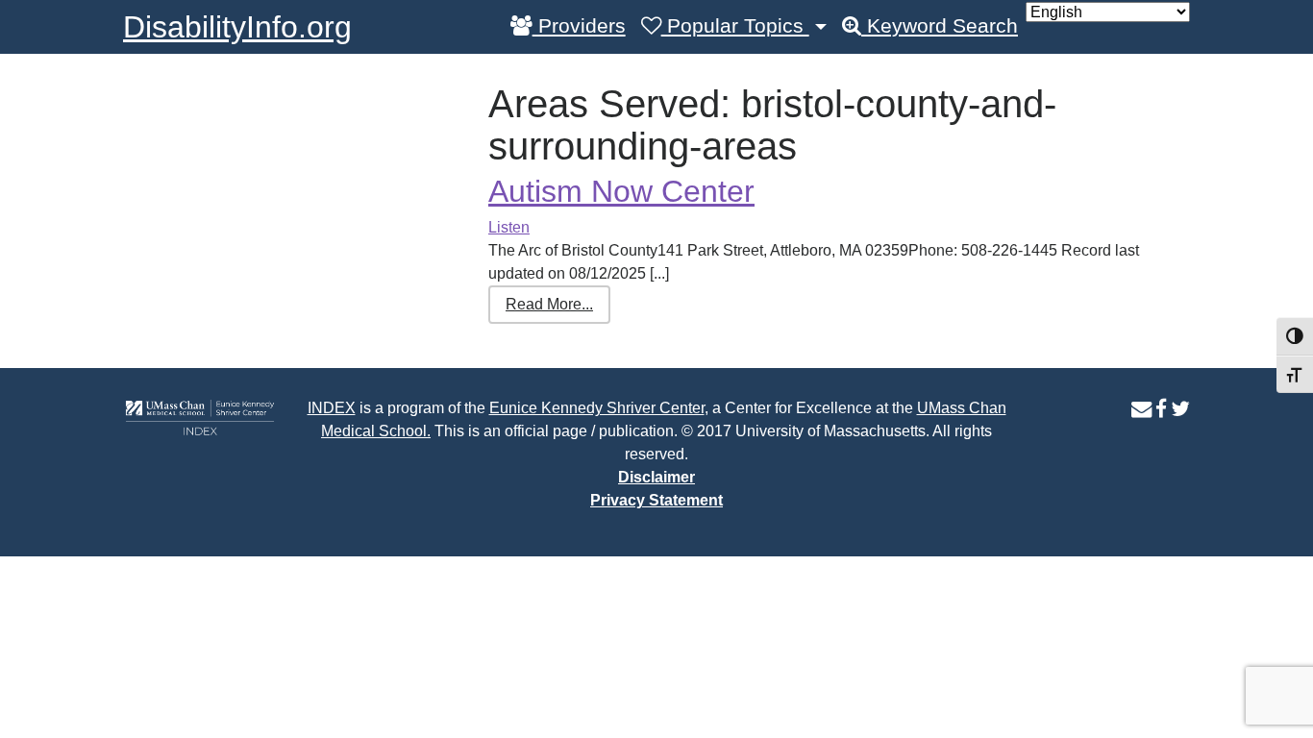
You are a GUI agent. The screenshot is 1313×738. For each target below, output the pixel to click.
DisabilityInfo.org (237, 27)
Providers (579, 25)
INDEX (332, 408)
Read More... (549, 304)
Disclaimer (656, 477)
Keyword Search (939, 25)
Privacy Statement (656, 500)
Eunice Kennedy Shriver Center (597, 408)
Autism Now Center (621, 191)
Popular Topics (735, 25)
